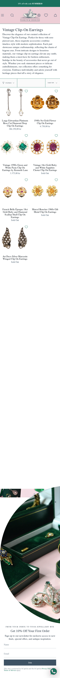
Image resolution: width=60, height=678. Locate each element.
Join (30, 662)
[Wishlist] (46, 15)
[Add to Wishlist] (26, 91)
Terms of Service (10, 670)
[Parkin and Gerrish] (30, 15)
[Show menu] (3, 15)
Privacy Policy (47, 668)
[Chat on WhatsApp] (53, 671)
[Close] (55, 502)
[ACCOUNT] (39, 15)
